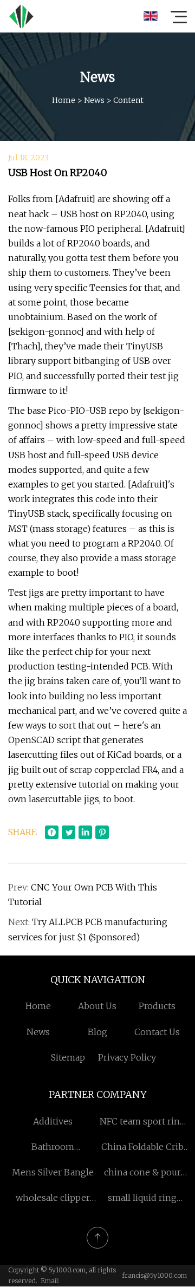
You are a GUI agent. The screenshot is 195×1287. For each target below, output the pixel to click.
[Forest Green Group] (21, 16)
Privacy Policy (127, 1057)
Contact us (157, 1031)
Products (157, 1005)
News (94, 100)
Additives (53, 1121)
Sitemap (68, 1057)
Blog (97, 1031)
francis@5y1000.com (154, 1275)
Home (63, 100)
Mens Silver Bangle (53, 1172)
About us (97, 1005)
